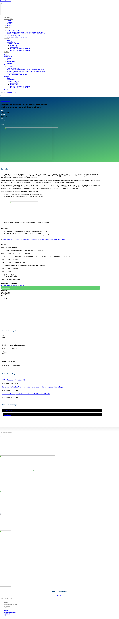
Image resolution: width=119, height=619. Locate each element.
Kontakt (6, 52)
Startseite (7, 17)
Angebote (7, 27)
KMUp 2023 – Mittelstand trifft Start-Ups (20, 50)
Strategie (9, 20)
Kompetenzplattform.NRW (13, 35)
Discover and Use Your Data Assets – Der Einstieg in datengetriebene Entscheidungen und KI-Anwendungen (32, 387)
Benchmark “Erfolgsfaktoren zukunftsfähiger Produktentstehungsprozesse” (26, 33)
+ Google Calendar (8, 410)
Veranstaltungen (11, 42)
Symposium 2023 (14, 45)
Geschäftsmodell (11, 24)
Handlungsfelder (8, 19)
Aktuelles (6, 38)
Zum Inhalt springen (5, 1)
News (8, 40)
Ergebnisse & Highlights (13, 43)
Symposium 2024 (14, 47)
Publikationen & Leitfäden (13, 30)
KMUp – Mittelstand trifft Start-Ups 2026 (17, 37)
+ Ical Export (7, 415)
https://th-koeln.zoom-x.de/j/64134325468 (12, 285)
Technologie (10, 22)
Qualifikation (10, 25)
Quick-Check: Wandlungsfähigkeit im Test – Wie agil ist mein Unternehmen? (25, 32)
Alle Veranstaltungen (5, 101)
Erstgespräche (10, 29)
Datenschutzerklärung (10, 604)
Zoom (3, 298)
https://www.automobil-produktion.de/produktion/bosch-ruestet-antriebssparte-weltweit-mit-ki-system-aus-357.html (34, 239)
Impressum (7, 606)
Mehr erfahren (6, 288)
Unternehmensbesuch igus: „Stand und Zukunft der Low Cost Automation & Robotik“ (26, 394)
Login (5, 607)
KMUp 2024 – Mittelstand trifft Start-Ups (20, 48)
